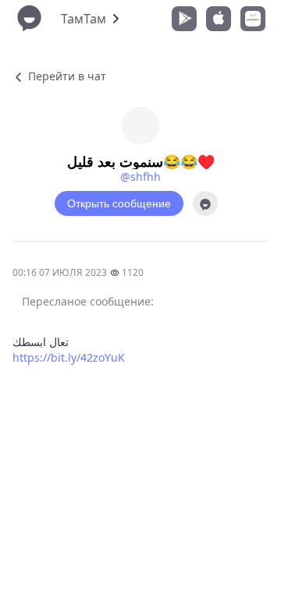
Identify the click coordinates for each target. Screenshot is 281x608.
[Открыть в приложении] (205, 203)
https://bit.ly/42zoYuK (68, 357)
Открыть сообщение (119, 203)
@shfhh (140, 176)
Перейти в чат (65, 76)
